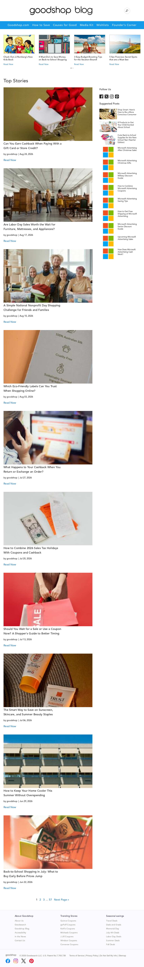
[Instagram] (16, 961)
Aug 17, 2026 (26, 235)
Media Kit (86, 25)
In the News (20, 937)
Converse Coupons (69, 945)
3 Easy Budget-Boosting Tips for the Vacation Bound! (88, 58)
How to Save (41, 25)
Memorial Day (112, 929)
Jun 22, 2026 (26, 882)
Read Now (8, 64)
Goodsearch (20, 925)
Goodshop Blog (22, 929)
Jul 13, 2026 (26, 640)
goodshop (12, 154)
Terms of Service (76, 955)
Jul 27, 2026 (26, 478)
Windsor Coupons (68, 941)
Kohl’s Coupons (67, 929)
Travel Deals (111, 921)
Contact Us (20, 941)
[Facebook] (8, 961)
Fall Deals (110, 945)
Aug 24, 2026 (26, 154)
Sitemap (122, 955)
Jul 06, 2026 (26, 720)
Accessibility (20, 933)
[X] (23, 961)
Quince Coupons (68, 921)
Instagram (112, 96)
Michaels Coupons (68, 933)
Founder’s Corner (124, 25)
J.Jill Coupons (66, 937)
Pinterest (117, 96)
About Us (19, 921)
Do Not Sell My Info (108, 955)
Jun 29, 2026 (26, 801)
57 (50, 899)
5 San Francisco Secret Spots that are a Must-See (123, 58)
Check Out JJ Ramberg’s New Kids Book (18, 58)
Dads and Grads (113, 925)
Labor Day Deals (113, 937)
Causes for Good (65, 25)
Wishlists (102, 25)
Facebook (101, 96)
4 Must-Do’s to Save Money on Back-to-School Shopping (53, 58)
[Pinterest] (31, 961)
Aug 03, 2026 (26, 397)
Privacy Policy (92, 955)
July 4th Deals (112, 933)
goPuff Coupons (67, 925)
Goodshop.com (18, 25)
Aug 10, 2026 (26, 316)
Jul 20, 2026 (26, 559)
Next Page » (61, 899)
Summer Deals (113, 941)
